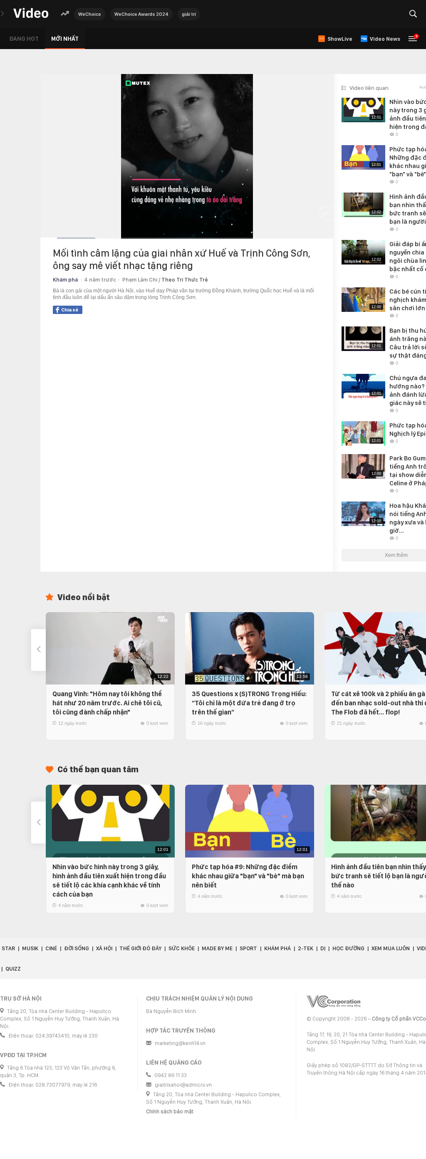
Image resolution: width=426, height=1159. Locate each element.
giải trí (189, 14)
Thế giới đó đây (140, 948)
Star (8, 948)
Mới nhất (65, 38)
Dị (322, 948)
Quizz (13, 969)
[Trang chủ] (30, 13)
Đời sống (76, 948)
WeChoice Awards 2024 (141, 14)
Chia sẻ (69, 310)
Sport (248, 948)
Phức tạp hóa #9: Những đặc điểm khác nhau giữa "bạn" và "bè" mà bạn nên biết (248, 876)
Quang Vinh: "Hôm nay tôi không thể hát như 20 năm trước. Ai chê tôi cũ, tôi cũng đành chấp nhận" (107, 703)
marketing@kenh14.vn (180, 1043)
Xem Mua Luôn (391, 948)
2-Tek (305, 948)
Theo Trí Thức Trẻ (184, 280)
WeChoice (89, 14)
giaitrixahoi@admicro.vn (183, 1085)
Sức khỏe (181, 948)
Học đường (348, 948)
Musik (30, 948)
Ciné (51, 948)
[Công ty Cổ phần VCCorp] (333, 1002)
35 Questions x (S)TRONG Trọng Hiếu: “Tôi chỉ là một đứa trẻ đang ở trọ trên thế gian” (249, 703)
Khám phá (65, 280)
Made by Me (217, 948)
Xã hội (104, 948)
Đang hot (24, 38)
